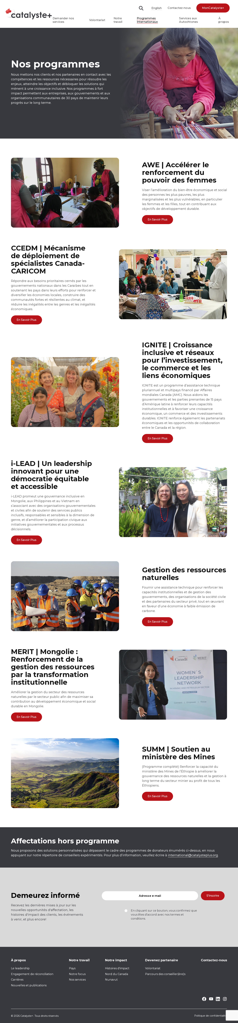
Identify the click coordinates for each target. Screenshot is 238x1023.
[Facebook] (204, 1000)
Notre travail (118, 20)
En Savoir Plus (157, 219)
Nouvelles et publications (29, 985)
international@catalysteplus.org (193, 855)
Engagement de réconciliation (32, 974)
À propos (223, 20)
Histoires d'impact (117, 968)
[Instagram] (225, 1000)
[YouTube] (211, 999)
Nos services (77, 979)
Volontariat (97, 20)
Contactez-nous (179, 8)
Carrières (17, 979)
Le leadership (20, 968)
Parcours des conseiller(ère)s (165, 974)
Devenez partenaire (161, 960)
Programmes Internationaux (147, 20)
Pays (72, 968)
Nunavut (111, 979)
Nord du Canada (116, 974)
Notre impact (116, 960)
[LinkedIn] (218, 1000)
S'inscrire (212, 895)
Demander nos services (63, 20)
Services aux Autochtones (188, 20)
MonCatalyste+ (213, 8)
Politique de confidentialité (210, 1015)
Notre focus (77, 974)
